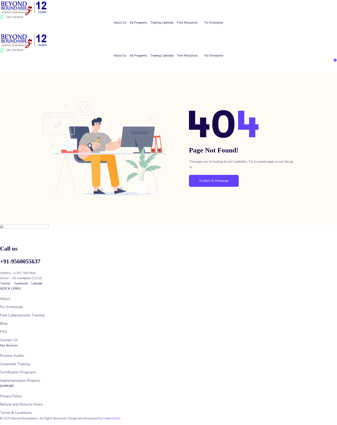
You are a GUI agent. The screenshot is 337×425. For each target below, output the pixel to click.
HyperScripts (112, 418)
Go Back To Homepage (214, 180)
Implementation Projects (20, 380)
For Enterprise (213, 23)
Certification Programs (18, 372)
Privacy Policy (11, 396)
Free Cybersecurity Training (22, 315)
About (5, 298)
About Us (120, 23)
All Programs (138, 23)
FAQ (3, 331)
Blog (4, 323)
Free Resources (188, 23)
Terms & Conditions (16, 412)
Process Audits (12, 355)
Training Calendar (162, 23)
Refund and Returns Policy (21, 404)
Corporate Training (15, 364)
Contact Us (9, 340)
